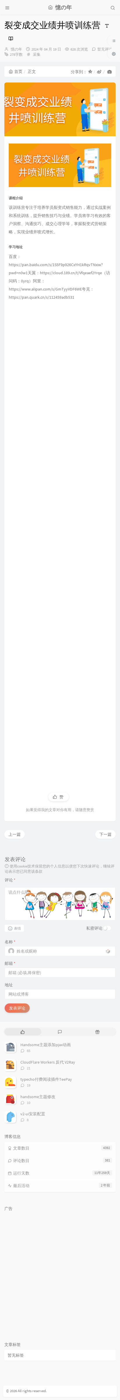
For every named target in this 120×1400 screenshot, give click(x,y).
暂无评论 (104, 49)
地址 (9, 984)
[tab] (22, 1032)
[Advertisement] (60, 539)
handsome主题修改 (37, 1096)
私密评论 (94, 928)
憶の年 (16, 49)
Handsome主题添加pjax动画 (45, 1044)
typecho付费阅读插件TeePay (46, 1079)
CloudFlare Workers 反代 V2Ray (47, 1062)
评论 (10, 880)
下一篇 (105, 834)
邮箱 (10, 963)
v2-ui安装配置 (32, 1113)
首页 (18, 71)
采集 (36, 54)
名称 (10, 941)
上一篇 (14, 834)
